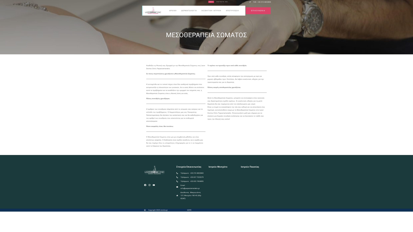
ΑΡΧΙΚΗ (173, 11)
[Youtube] (154, 185)
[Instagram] (149, 185)
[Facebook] (145, 185)
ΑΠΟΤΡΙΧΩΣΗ (232, 11)
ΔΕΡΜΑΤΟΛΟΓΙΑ (189, 11)
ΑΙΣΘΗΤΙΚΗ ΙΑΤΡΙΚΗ (211, 11)
